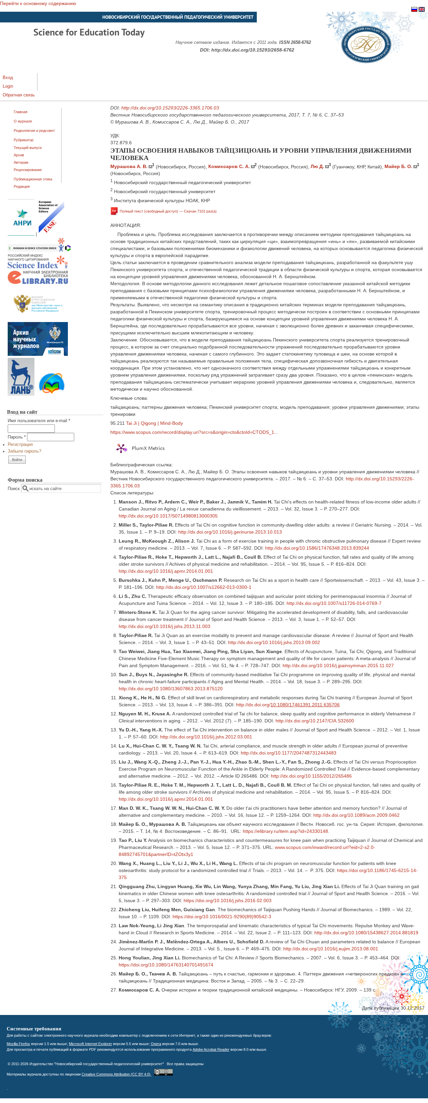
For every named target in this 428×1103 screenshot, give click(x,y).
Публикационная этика (33, 179)
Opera (156, 1044)
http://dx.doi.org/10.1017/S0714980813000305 (168, 516)
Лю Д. (317, 166)
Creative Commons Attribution (116, 1074)
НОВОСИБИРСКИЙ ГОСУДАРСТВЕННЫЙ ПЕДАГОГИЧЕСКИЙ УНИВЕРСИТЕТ (177, 17)
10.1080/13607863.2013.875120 (188, 688)
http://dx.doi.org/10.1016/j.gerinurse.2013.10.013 (230, 532)
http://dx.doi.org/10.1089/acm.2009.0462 (356, 815)
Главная (20, 112)
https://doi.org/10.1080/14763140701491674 (166, 964)
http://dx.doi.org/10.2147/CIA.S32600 (315, 720)
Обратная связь (19, 95)
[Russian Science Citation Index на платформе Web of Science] (39, 250)
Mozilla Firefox (18, 1044)
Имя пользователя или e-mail (39, 420)
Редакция (22, 186)
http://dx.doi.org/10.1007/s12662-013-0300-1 (203, 587)
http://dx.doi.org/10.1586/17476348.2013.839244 (317, 548)
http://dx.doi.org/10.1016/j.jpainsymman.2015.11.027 (338, 665)
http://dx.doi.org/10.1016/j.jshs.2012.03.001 (206, 736)
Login (8, 86)
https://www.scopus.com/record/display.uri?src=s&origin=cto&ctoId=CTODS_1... (194, 432)
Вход (8, 77)
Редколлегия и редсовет (34, 131)
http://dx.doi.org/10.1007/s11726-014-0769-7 (334, 603)
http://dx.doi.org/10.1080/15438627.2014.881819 (366, 932)
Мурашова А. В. (128, 166)
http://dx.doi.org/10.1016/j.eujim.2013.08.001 (330, 948)
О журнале (23, 121)
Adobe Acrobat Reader (211, 1049)
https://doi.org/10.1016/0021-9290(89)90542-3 (222, 916)
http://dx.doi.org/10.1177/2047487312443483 (288, 753)
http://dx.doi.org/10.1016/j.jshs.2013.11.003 (164, 626)
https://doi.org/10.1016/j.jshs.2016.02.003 (228, 900)
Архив (19, 155)
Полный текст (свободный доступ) (168, 211)
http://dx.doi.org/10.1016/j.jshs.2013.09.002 (274, 642)
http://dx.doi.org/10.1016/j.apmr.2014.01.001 (166, 571)
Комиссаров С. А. (229, 166)
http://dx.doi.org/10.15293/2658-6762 (252, 50)
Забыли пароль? (24, 451)
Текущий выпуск (28, 148)
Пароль (17, 437)
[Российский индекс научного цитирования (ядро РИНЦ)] (38, 267)
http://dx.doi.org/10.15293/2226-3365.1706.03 (170, 107)
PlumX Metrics (148, 448)
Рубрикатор (23, 140)
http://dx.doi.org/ (136, 688)
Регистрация (20, 444)
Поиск (14, 488)
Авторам (21, 162)
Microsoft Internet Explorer (90, 1044)
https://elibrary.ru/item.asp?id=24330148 (285, 831)
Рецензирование (28, 170)
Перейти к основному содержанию (38, 3)
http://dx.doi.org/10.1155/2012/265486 (311, 776)
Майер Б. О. (398, 166)
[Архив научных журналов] (38, 354)
